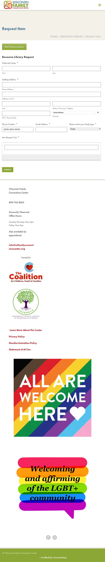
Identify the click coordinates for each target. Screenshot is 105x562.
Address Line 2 (8, 99)
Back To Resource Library (14, 47)
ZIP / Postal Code (9, 118)
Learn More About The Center (26, 330)
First (3, 73)
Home (54, 36)
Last (54, 73)
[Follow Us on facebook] (48, 537)
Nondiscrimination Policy (23, 343)
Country (56, 116)
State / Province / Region (63, 108)
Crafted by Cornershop (53, 557)
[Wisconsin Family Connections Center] (16, 5)
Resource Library (71, 36)
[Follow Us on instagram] (54, 537)
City (3, 108)
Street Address (8, 89)
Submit (7, 169)
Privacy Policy (17, 336)
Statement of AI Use (20, 349)
